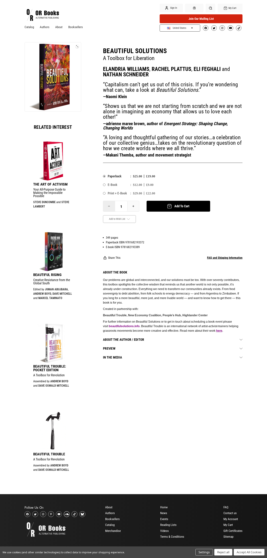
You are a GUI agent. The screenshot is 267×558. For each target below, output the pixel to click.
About (58, 27)
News (163, 513)
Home (164, 507)
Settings (204, 552)
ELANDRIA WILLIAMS (126, 69)
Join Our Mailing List (201, 18)
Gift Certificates (232, 531)
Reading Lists (168, 525)
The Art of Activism (50, 184)
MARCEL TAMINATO (50, 298)
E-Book (112, 185)
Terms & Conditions (172, 536)
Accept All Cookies (249, 552)
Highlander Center (195, 315)
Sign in (173, 7)
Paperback (115, 176)
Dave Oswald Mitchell (53, 469)
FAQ (225, 507)
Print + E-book (117, 193)
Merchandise (113, 531)
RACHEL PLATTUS (171, 69)
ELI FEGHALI (207, 69)
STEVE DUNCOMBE (44, 202)
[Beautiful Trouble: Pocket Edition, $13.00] (52, 343)
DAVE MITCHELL (62, 293)
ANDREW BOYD (42, 293)
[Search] (210, 8)
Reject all (223, 552)
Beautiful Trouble (49, 454)
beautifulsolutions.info (124, 326)
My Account (230, 519)
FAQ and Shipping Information (224, 258)
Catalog (29, 27)
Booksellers (75, 27)
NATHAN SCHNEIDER (126, 74)
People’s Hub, (172, 315)
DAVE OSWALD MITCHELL (53, 385)
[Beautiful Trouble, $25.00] (52, 430)
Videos (164, 531)
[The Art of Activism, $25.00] (52, 160)
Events (164, 519)
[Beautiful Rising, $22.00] (52, 251)
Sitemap (228, 536)
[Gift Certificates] (194, 8)
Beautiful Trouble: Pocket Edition (49, 368)
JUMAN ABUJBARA (56, 289)
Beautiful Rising (47, 275)
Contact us (230, 513)
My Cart (228, 525)
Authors (44, 27)
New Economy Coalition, (145, 315)
